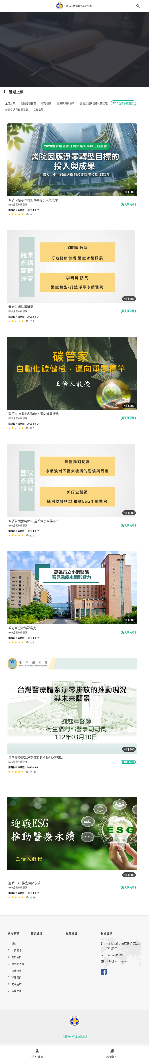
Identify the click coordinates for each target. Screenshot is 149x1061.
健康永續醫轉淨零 (20, 307)
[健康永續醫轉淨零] (72, 266)
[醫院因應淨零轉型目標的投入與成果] (72, 159)
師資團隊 (16, 950)
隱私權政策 (17, 964)
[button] (138, 7)
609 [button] (31, 535)
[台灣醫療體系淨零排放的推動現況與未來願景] (72, 706)
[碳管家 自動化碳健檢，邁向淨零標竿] (72, 373)
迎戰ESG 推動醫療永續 (24, 883)
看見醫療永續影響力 (22, 628)
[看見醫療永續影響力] (72, 587)
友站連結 (16, 984)
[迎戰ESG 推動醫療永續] (72, 833)
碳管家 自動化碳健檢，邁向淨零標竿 (33, 414)
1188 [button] (32, 772)
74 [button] (31, 214)
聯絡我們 (16, 977)
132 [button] (31, 321)
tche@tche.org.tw (117, 961)
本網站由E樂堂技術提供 (74, 1036)
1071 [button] (32, 642)
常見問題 (16, 991)
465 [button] (31, 428)
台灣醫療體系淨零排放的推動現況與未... (35, 757)
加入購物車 (128, 204)
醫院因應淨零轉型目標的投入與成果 (33, 200)
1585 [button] (32, 897)
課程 (13, 943)
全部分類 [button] (10, 103)
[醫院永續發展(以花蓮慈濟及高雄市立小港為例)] (72, 480)
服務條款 (16, 970)
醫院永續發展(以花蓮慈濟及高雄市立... (34, 521)
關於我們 (16, 957)
